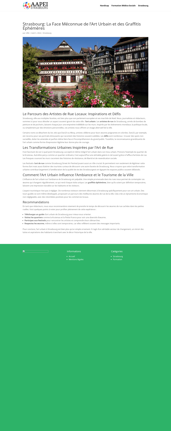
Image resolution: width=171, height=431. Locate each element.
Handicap (104, 5)
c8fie (27, 33)
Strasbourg (143, 5)
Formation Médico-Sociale (123, 5)
